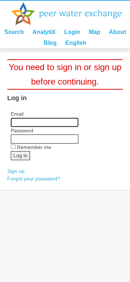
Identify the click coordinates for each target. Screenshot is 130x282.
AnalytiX (44, 32)
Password (22, 130)
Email (17, 114)
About (117, 32)
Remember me (34, 147)
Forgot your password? (33, 178)
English (75, 43)
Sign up (16, 171)
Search (14, 32)
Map (94, 32)
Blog (50, 43)
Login (72, 32)
